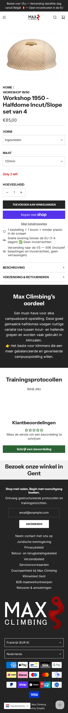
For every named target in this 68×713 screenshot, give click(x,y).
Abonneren (34, 524)
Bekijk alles (34, 388)
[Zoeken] (55, 17)
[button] (17, 706)
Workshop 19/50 (16, 92)
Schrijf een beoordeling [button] (34, 449)
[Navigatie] (4, 17)
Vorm (7, 131)
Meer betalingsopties (34, 223)
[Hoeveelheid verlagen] (7, 192)
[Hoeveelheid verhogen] (21, 192)
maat (7, 153)
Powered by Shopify (34, 708)
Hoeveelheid (13, 184)
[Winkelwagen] (63, 17)
